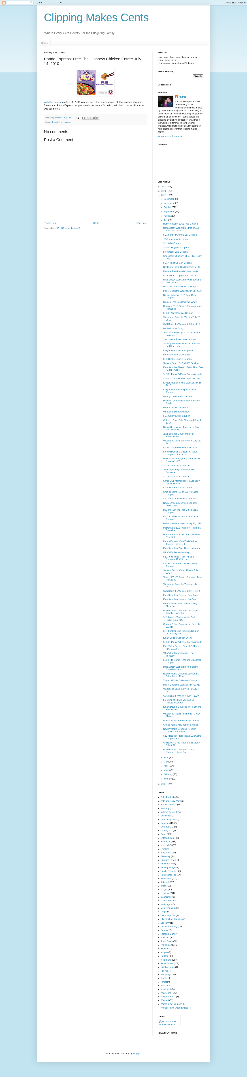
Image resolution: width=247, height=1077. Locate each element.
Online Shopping (169, 926)
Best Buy (165, 808)
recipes (164, 952)
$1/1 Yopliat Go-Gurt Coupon (177, 263)
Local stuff (166, 893)
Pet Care (165, 937)
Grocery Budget (168, 867)
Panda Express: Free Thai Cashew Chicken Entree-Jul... (180, 542)
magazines (166, 897)
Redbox (164, 956)
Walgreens (166, 993)
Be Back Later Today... (174, 328)
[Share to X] (90, 118)
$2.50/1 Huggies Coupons (176, 247)
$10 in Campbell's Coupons (177, 465)
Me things (165, 904)
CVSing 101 (167, 830)
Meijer (164, 911)
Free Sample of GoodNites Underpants (182, 548)
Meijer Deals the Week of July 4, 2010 (181, 685)
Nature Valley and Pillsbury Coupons (181, 720)
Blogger (136, 1053)
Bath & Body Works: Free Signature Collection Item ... (180, 668)
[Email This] (83, 118)
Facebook (165, 841)
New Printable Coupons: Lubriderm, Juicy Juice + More (181, 675)
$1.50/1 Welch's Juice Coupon (178, 313)
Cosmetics (166, 815)
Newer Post (50, 223)
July (166, 220)
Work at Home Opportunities (174, 1008)
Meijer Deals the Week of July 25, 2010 (182, 291)
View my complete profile (170, 136)
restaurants (66, 122)
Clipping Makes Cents (96, 17)
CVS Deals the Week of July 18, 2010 (181, 447)
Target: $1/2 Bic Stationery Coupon (180, 680)
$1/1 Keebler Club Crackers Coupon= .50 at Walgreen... (181, 632)
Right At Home (168, 967)
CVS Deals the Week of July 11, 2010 (181, 591)
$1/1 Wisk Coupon (172, 243)
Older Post (141, 223)
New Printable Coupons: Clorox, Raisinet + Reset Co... (179, 750)
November (169, 203)
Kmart (163, 886)
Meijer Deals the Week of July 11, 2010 (182, 523)
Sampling (165, 974)
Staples (164, 978)
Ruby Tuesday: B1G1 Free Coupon (180, 224)
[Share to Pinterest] (97, 118)
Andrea (182, 97)
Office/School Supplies (172, 919)
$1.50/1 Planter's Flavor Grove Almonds (182, 374)
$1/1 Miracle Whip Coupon (176, 476)
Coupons (165, 823)
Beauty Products (169, 804)
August (167, 216)
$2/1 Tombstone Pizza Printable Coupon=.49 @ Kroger (178, 558)
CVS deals (166, 826)
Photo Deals (167, 941)
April (166, 766)
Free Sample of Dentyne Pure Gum (180, 595)
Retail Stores (167, 963)
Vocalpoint (166, 989)
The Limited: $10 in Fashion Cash (179, 339)
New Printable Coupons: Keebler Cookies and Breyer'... (179, 730)
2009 (164, 784)
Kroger (164, 889)
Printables (166, 945)
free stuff (56, 122)
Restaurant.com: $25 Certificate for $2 (181, 267)
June (166, 757)
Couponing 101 (168, 819)
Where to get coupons (171, 1004)
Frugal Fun (166, 852)
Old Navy (165, 923)
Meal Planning (168, 908)
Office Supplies (168, 915)
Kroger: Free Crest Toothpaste (178, 350)
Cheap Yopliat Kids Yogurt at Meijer (180, 725)
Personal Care (168, 934)
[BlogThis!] (87, 118)
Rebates (165, 948)
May (166, 761)
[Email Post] (77, 118)
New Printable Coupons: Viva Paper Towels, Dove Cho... (181, 611)
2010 (164, 195)
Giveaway (165, 856)
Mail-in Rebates (168, 900)
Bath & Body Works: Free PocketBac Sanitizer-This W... (181, 229)
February (168, 774)
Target (164, 982)
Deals (163, 834)
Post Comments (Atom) (68, 228)
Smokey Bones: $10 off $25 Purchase (181, 363)
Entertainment (167, 838)
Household (166, 878)
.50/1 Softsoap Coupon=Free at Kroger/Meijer (178, 435)
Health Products (168, 871)
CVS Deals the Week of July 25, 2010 (181, 324)
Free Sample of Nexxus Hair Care (179, 599)
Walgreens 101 (168, 996)
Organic (164, 930)
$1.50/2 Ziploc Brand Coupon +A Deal (182, 378)
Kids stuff (165, 882)
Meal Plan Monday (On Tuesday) (179, 286)
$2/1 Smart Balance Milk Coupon (179, 498)
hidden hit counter (167, 1024)
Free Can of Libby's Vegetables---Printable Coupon (179, 701)
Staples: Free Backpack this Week (180, 302)
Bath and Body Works (171, 801)
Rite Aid (164, 971)
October (168, 207)
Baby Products (168, 797)
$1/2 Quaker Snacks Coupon (177, 359)
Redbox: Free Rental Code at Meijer (181, 271)
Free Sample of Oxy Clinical (177, 354)
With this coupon (52, 102)
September (169, 211)
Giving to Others (168, 860)
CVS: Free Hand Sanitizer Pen (178, 487)
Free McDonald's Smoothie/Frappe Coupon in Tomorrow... (180, 453)
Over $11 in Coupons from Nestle (179, 275)
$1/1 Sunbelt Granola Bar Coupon (180, 235)
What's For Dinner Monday (176, 411)
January (168, 779)
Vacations (165, 985)
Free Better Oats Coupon (175, 252)
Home (44, 42)
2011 (164, 191)
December (169, 199)
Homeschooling (168, 875)
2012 (164, 186)
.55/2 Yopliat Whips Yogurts (176, 239)
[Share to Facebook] (94, 118)
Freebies (165, 849)
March (167, 770)
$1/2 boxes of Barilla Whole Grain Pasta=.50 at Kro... (179, 618)
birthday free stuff (169, 812)
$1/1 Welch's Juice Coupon (176, 416)
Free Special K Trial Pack (175, 407)
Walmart (165, 1000)
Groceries (165, 863)
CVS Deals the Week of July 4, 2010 (181, 696)
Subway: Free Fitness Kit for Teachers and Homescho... (181, 344)
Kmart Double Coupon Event (177, 638)
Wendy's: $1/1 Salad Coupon (177, 396)
